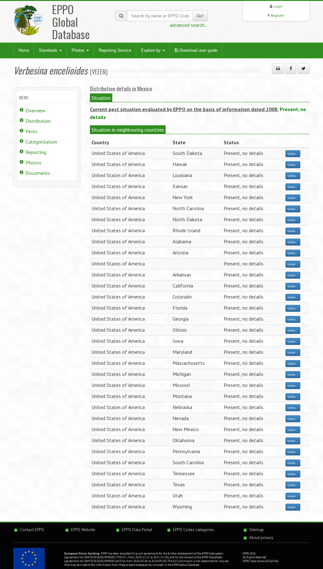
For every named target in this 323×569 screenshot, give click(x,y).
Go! (200, 16)
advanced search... (189, 25)
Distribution (38, 121)
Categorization (41, 142)
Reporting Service (115, 50)
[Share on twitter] (303, 68)
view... (292, 153)
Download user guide (197, 50)
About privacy (261, 537)
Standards (49, 50)
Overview (35, 110)
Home (23, 50)
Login (278, 6)
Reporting (36, 152)
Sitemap (256, 529)
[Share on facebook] (290, 68)
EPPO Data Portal (137, 529)
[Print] (278, 68)
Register (278, 15)
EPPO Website (83, 529)
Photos (79, 50)
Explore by (151, 50)
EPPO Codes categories (193, 529)
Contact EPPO (32, 529)
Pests (32, 131)
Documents (38, 173)
